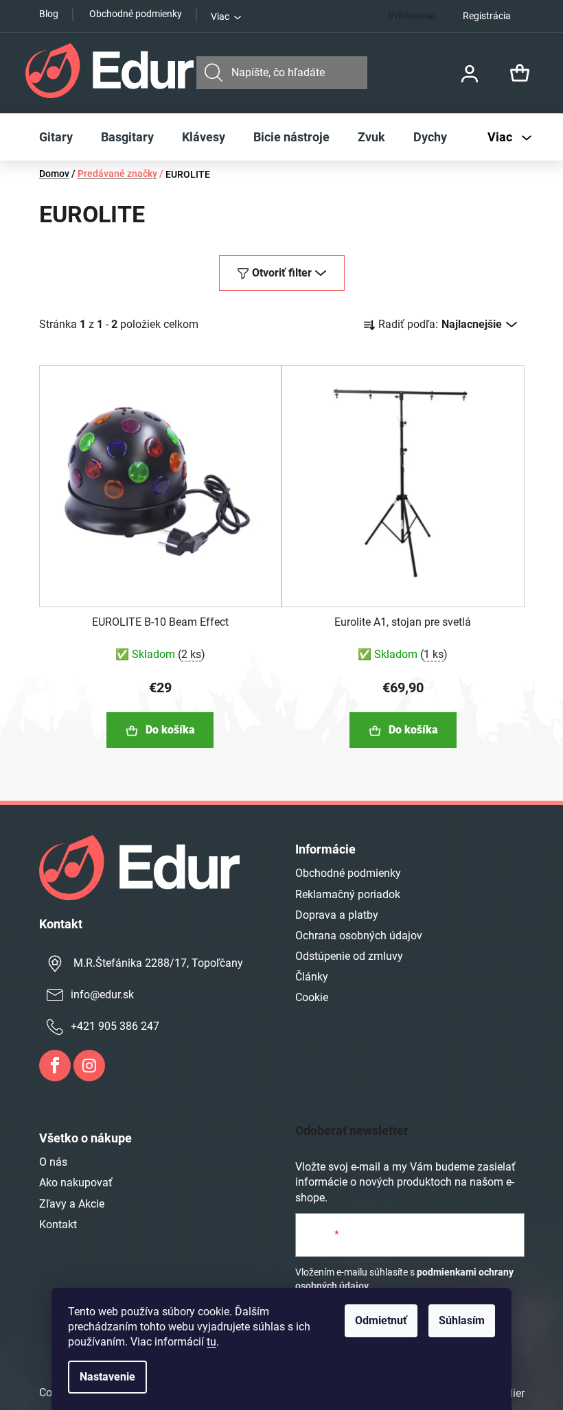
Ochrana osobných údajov (358, 935)
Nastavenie (107, 1376)
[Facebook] (55, 1065)
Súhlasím (462, 1320)
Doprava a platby (336, 914)
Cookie (311, 997)
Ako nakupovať (76, 1182)
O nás (53, 1161)
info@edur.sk (102, 994)
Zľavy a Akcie (71, 1203)
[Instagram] (89, 1065)
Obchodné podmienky (135, 13)
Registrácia (487, 15)
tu (211, 1341)
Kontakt (58, 1224)
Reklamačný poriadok (347, 894)
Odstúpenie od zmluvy (349, 956)
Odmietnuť (381, 1320)
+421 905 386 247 (115, 1026)
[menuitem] (56, 137)
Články (311, 976)
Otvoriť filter (282, 272)
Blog (48, 13)
